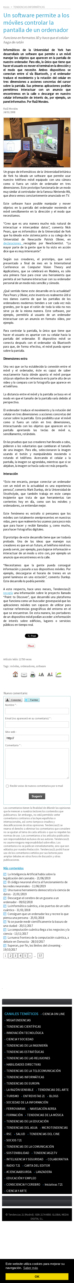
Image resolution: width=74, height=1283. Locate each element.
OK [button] (37, 1276)
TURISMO (12, 1096)
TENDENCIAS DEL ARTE (53, 1090)
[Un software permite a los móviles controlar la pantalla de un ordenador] (37, 119)
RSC (9, 1134)
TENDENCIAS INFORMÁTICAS (29, 7)
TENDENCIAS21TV (45, 1153)
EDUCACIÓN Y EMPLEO (21, 1178)
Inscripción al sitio (15, 1253)
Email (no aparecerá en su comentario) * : (28, 718)
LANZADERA (43, 1172)
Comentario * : (13, 745)
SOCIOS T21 (14, 1140)
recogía (8, 593)
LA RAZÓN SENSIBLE (20, 1090)
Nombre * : (11, 705)
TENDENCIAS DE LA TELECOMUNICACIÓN (33, 1071)
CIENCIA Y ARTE (16, 1191)
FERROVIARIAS (15, 1109)
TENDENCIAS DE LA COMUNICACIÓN (30, 1147)
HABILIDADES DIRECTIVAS (23, 1064)
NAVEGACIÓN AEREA (42, 1109)
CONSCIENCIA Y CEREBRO (23, 1184)
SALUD (20, 1134)
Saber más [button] (30, 1268)
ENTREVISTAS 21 (34, 1096)
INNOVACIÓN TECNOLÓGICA (24, 1033)
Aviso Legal (11, 1236)
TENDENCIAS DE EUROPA (22, 1083)
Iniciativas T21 (53, 1184)
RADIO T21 (13, 1165)
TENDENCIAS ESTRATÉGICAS (25, 1052)
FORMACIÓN (14, 1115)
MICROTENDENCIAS (54, 1128)
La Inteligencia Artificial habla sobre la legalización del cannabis (29, 876)
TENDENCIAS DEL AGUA (21, 1128)
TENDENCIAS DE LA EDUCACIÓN (27, 1121)
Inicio (6, 7)
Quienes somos (13, 1230)
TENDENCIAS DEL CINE (44, 1134)
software (41, 666)
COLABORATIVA (57, 1159)
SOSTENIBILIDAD (17, 1153)
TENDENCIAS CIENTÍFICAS (23, 1026)
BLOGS (53, 1096)
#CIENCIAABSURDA (18, 1172)
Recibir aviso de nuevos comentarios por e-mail (36, 786)
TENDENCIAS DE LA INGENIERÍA (27, 1045)
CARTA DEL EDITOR (37, 1165)
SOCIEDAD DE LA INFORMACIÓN (27, 1102)
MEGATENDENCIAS (18, 1020)
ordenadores (27, 666)
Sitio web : (10, 732)
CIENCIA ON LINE (53, 1014)
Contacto (10, 1242)
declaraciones (13, 243)
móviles (14, 666)
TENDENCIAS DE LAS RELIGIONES (28, 1058)
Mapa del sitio (12, 1248)
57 (40, 956)
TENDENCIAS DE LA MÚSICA (44, 1115)
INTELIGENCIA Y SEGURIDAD (24, 1159)
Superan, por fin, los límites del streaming (33, 945)
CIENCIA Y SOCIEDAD (20, 1039)
